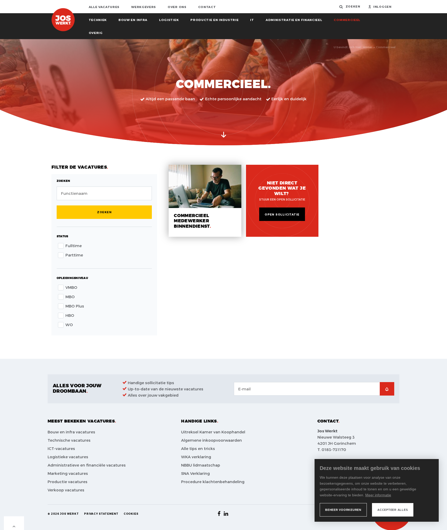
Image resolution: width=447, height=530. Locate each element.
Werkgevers (143, 7)
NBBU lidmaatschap (200, 465)
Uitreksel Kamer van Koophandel (213, 431)
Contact (207, 7)
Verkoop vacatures (66, 490)
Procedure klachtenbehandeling (212, 481)
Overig (96, 32)
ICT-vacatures (61, 448)
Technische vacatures (69, 440)
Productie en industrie (214, 20)
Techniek (98, 20)
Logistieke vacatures (68, 456)
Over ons (177, 7)
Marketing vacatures (68, 473)
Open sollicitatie (282, 214)
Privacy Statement (101, 513)
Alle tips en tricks (198, 448)
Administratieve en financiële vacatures (87, 465)
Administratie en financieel (294, 20)
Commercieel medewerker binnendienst (192, 220)
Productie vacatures (67, 481)
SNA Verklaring (195, 473)
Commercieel (347, 20)
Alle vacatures (104, 7)
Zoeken (104, 212)
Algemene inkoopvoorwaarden (211, 440)
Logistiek (169, 20)
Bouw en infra (132, 20)
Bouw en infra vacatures (71, 431)
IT (252, 20)
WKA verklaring (196, 456)
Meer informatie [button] (378, 495)
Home (367, 47)
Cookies (131, 513)
